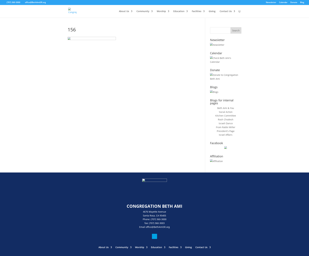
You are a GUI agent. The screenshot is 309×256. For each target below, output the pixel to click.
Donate (293, 2)
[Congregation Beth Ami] (225, 147)
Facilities (196, 11)
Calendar (283, 2)
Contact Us (226, 11)
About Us (124, 11)
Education (178, 11)
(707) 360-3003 (157, 223)
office (149, 226)
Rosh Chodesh (225, 119)
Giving (212, 11)
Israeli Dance (226, 123)
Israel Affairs (225, 134)
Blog (302, 2)
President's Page (225, 131)
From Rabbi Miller (225, 127)
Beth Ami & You (225, 108)
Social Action (226, 111)
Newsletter (271, 2)
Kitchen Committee (225, 115)
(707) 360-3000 (13, 2)
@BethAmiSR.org (161, 226)
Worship (161, 11)
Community (142, 11)
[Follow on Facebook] (154, 236)
